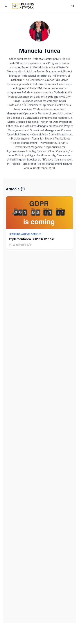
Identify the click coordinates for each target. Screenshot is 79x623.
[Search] (72, 6)
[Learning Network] (23, 6)
